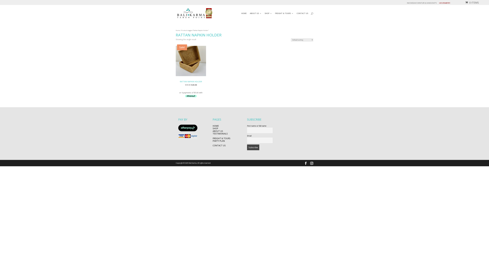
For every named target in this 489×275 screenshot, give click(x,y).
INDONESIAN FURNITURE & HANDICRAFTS (422, 3)
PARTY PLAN (219, 141)
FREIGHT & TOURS (283, 13)
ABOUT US (254, 13)
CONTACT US (302, 13)
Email (249, 136)
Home (178, 30)
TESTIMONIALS (220, 133)
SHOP (267, 13)
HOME (244, 13)
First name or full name (256, 126)
